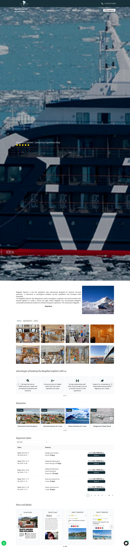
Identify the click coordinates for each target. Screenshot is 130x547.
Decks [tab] (36, 321)
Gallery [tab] (19, 321)
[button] (28, 334)
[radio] (17, 145)
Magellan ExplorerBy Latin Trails (21, 10)
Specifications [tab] (27, 321)
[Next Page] (112, 495)
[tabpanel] (65, 344)
